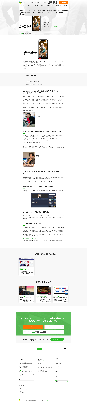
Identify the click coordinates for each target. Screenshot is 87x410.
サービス (29, 5)
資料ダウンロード (50, 5)
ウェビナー (39, 364)
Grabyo (51, 24)
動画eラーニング (40, 363)
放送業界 (20, 388)
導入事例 (36, 5)
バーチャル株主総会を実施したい (24, 366)
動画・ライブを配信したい (23, 362)
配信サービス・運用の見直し (54, 26)
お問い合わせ (58, 366)
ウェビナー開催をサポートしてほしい (25, 364)
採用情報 (44, 2)
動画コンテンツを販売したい (24, 367)
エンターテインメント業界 (23, 389)
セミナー (42, 5)
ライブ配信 (39, 362)
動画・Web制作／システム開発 (42, 371)
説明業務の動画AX (41, 359)
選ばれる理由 (58, 5)
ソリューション (21, 5)
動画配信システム (40, 360)
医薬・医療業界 (21, 392)
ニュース (27, 2)
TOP (19, 33)
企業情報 (65, 5)
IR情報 (32, 2)
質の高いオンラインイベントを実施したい (26, 363)
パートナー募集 (37, 2)
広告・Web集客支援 (41, 370)
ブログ (57, 361)
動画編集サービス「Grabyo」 (31, 239)
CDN (38, 366)
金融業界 (20, 391)
